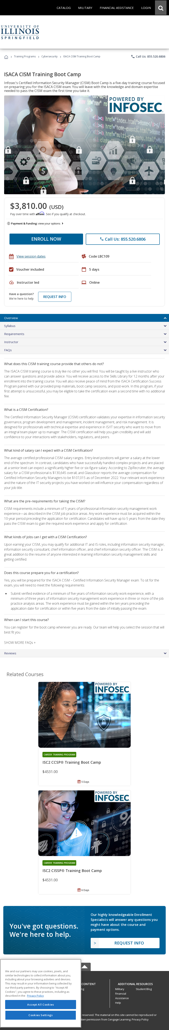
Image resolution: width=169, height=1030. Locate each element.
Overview (11, 318)
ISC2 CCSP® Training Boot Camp (71, 762)
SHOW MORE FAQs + (20, 642)
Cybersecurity (49, 56)
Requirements (14, 334)
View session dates (31, 256)
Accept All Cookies (40, 1004)
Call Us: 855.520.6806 (148, 56)
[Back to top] (84, 983)
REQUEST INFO (54, 296)
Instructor (11, 342)
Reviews (10, 653)
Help (118, 1003)
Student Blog (144, 989)
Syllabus (9, 326)
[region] (40, 993)
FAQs (8, 350)
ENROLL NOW (46, 239)
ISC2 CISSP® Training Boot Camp (72, 870)
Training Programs (25, 56)
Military (119, 989)
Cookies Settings (40, 1015)
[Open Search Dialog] (161, 7)
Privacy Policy (140, 1019)
